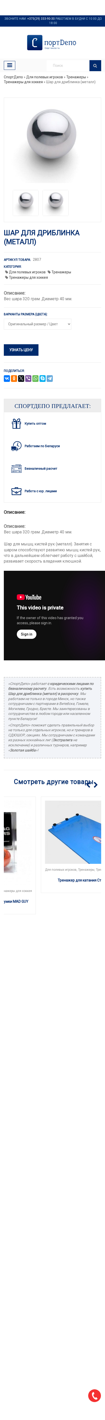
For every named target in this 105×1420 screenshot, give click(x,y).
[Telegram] (50, 378)
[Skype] (43, 378)
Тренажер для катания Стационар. (52, 880)
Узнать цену (21, 350)
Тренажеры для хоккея (23, 82)
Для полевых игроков (44, 77)
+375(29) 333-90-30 (41, 18)
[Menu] (9, 65)
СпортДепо (13, 77)
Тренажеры (76, 77)
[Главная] (52, 42)
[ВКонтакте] (7, 378)
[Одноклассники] (14, 378)
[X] (21, 378)
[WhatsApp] (35, 378)
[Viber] (28, 378)
